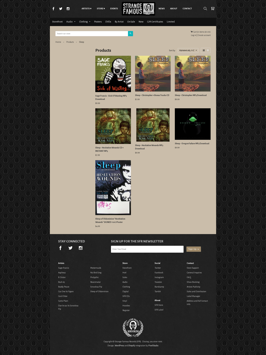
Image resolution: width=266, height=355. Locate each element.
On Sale (131, 21)
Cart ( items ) (202, 32)
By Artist (119, 21)
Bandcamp (159, 287)
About (173, 8)
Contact (187, 8)
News (162, 8)
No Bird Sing (95, 273)
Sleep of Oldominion (99, 291)
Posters (98, 21)
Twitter (60, 8)
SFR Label (159, 310)
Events (114, 8)
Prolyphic (94, 277)
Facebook (53, 8)
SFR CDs (126, 296)
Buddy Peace (63, 287)
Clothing (83, 21)
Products (70, 42)
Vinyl (124, 301)
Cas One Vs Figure (66, 291)
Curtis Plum (63, 301)
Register (126, 310)
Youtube (158, 282)
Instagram (68, 8)
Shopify (131, 345)
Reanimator (95, 282)
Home (138, 8)
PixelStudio (153, 345)
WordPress (119, 345)
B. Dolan (62, 277)
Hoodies (126, 306)
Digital (125, 291)
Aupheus (62, 273)
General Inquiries (194, 273)
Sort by (172, 51)
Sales (124, 277)
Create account (204, 35)
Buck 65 (61, 282)
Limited (171, 21)
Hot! (124, 273)
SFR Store (159, 305)
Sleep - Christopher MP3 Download (191, 95)
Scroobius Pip (96, 287)
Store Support (193, 268)
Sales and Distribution (196, 291)
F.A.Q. (189, 277)
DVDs (108, 21)
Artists (86, 8)
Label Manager (193, 296)
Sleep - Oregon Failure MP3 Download (192, 143)
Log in (193, 35)
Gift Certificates (155, 21)
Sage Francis (63, 268)
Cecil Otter (62, 296)
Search (205, 8)
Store (100, 8)
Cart (212, 8)
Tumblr (158, 291)
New (141, 21)
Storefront (57, 21)
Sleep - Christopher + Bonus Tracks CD (152, 95)
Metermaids (95, 268)
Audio (69, 21)
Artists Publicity (193, 287)
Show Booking (193, 282)
